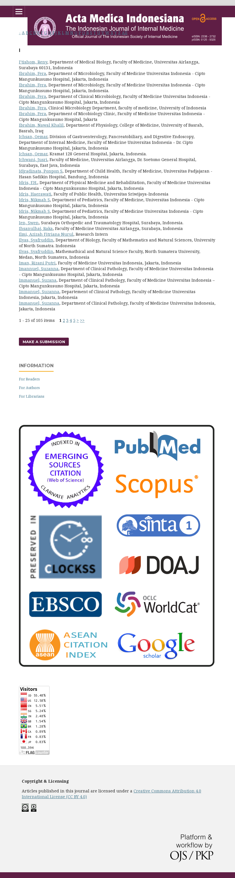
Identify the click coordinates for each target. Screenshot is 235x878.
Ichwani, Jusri (33, 159)
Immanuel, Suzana (37, 280)
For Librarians (31, 396)
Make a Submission (44, 341)
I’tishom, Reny (33, 62)
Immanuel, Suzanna (39, 291)
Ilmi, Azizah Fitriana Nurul (46, 234)
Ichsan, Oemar (33, 136)
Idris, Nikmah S (34, 199)
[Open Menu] (19, 11)
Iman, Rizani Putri (37, 263)
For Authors (29, 387)
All (125, 32)
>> (82, 320)
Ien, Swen (29, 222)
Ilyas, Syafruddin (36, 240)
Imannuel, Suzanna (38, 268)
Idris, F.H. (28, 182)
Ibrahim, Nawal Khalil (41, 125)
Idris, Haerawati (35, 194)
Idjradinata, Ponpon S (40, 171)
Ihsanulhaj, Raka (36, 228)
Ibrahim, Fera (32, 73)
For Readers (29, 379)
